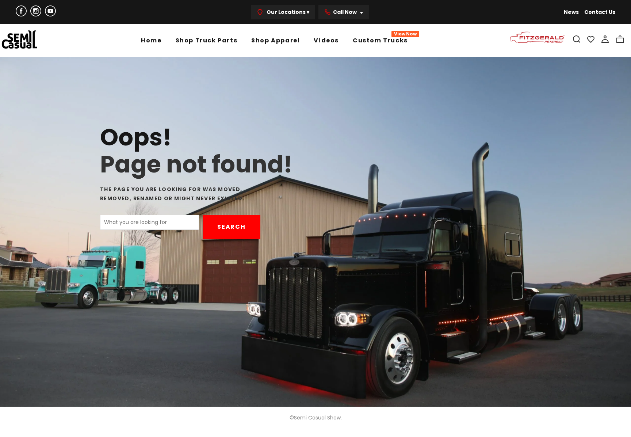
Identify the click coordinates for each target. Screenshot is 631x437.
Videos (326, 40)
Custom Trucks (380, 39)
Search (231, 227)
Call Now (345, 12)
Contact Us (599, 12)
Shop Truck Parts (207, 40)
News (571, 12)
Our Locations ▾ (287, 12)
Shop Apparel (275, 40)
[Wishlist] (590, 39)
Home (151, 40)
